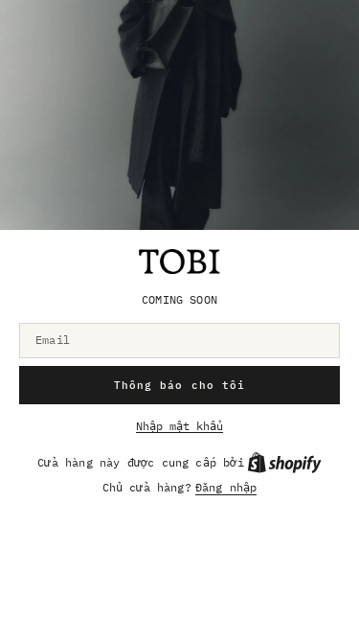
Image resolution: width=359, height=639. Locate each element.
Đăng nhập (226, 487)
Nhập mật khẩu (179, 426)
